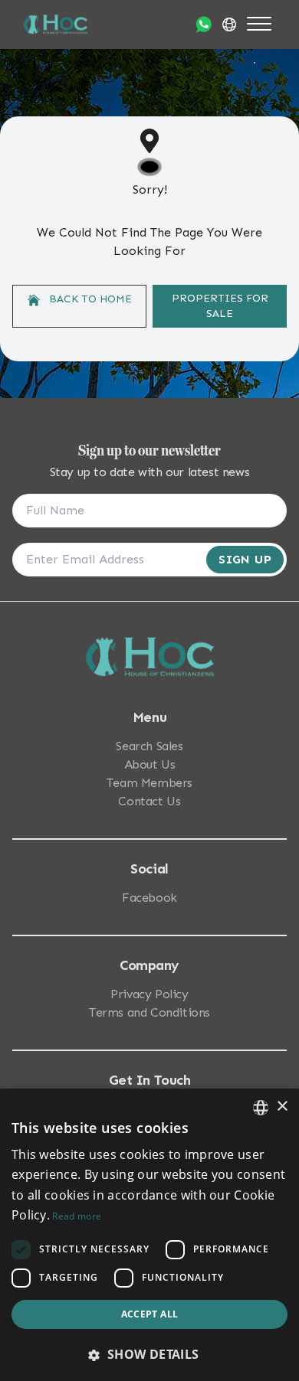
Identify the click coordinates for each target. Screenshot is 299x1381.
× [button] (282, 1106)
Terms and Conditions (149, 1012)
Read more (76, 1216)
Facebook (149, 897)
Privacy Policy (149, 994)
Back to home (89, 298)
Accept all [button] (150, 1314)
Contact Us (149, 801)
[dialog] (149, 1235)
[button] (150, 1354)
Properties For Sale (220, 306)
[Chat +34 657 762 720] (204, 24)
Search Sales (149, 746)
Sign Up (245, 559)
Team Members (149, 782)
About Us (150, 764)
